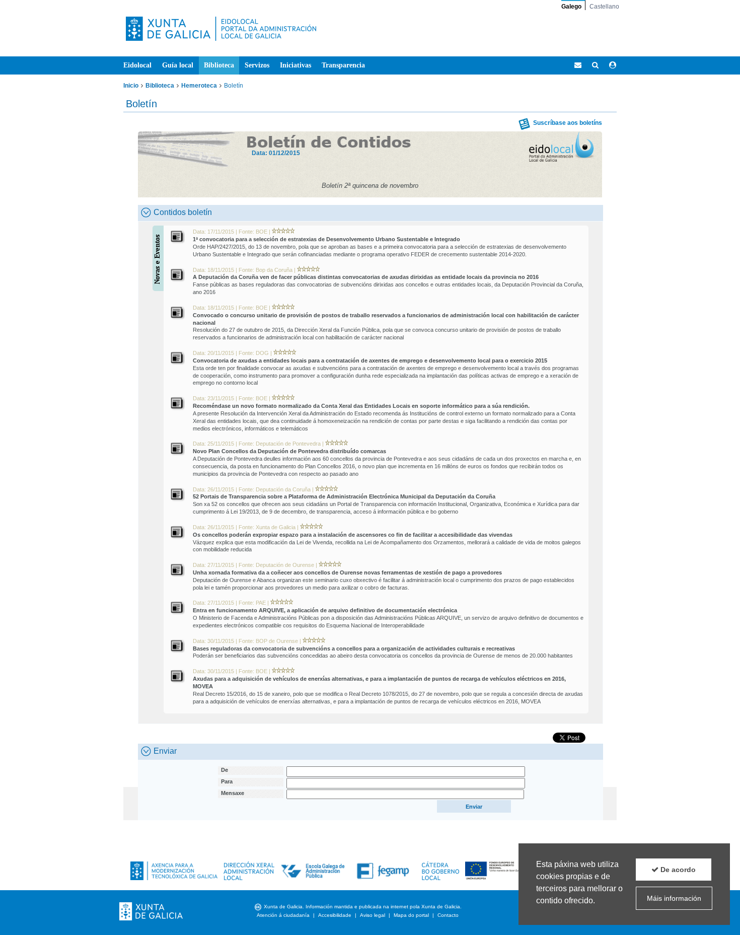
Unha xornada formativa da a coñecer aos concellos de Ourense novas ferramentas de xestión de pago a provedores (347, 572)
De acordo (677, 870)
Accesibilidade (334, 915)
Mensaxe (232, 793)
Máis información (674, 898)
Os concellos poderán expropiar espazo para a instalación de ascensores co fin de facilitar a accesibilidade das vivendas (352, 535)
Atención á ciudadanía (283, 915)
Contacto (448, 915)
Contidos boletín (183, 212)
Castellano (604, 6)
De (224, 770)
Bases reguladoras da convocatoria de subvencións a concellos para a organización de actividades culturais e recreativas (354, 648)
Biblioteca (159, 85)
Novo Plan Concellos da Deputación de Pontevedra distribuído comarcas (289, 451)
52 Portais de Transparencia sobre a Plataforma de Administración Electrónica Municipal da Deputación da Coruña (344, 496)
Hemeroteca (199, 85)
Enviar (165, 751)
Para (227, 781)
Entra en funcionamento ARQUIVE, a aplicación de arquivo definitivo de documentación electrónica (325, 610)
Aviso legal (372, 915)
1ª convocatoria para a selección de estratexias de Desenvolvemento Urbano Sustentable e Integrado (326, 239)
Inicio (130, 85)
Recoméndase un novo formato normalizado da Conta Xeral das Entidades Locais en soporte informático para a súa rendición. (361, 406)
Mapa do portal (411, 915)
